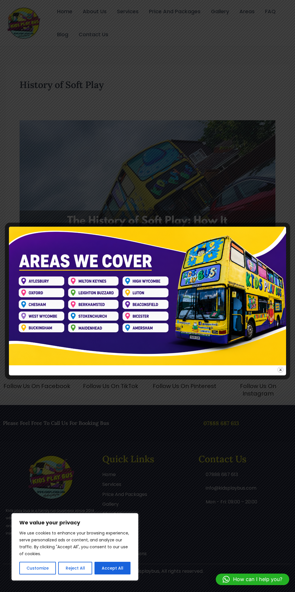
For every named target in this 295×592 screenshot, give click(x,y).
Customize (38, 568)
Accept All (112, 568)
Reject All (75, 568)
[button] (252, 579)
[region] (75, 546)
